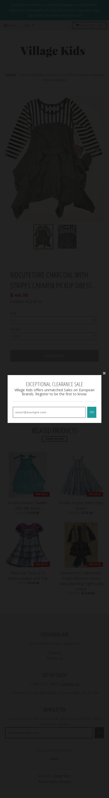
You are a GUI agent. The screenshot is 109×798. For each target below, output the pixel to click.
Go (92, 412)
